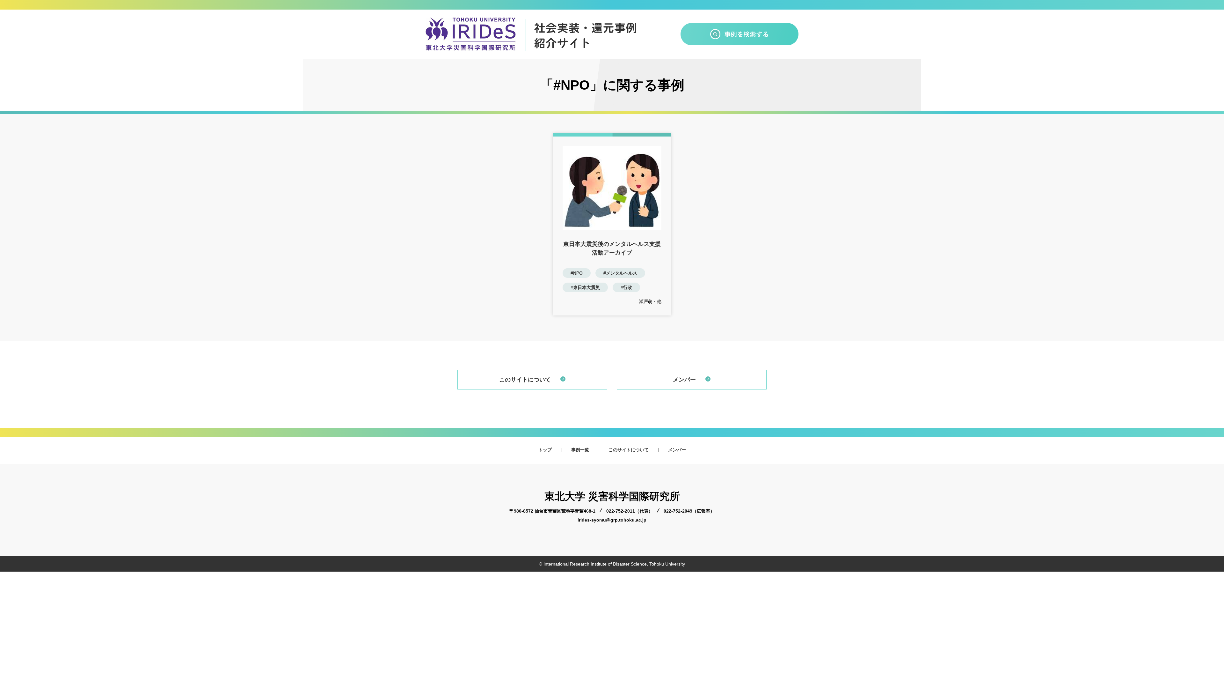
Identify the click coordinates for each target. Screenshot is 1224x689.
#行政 (626, 287)
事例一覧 (580, 449)
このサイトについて (525, 379)
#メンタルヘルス (620, 273)
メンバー (684, 379)
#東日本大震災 (585, 287)
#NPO (577, 273)
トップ (545, 449)
